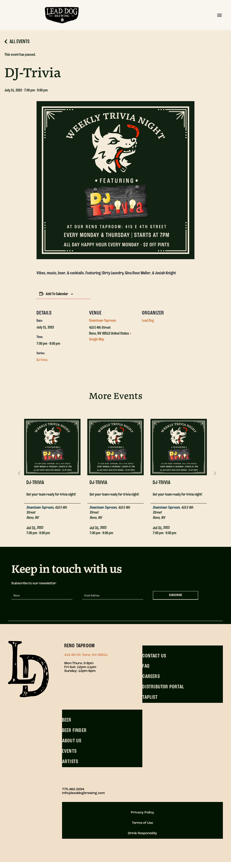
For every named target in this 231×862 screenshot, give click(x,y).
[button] (219, 15)
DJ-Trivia (42, 360)
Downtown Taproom (102, 321)
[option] (52, 474)
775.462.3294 (73, 789)
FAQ (146, 666)
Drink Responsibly (142, 833)
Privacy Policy (142, 812)
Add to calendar (57, 294)
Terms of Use (142, 823)
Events (69, 751)
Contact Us (154, 656)
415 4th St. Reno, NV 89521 (86, 655)
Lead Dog (148, 321)
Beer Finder (74, 730)
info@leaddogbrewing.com (83, 793)
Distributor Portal (163, 687)
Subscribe (175, 595)
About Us (72, 741)
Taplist (149, 697)
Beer (67, 720)
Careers (151, 676)
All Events (19, 41)
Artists (70, 761)
